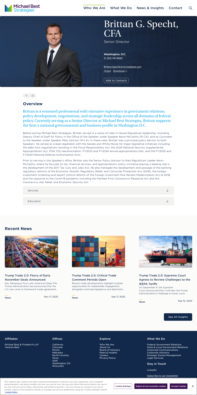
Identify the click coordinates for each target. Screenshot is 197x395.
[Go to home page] (22, 8)
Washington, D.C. (61, 363)
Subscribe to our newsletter (162, 376)
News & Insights (150, 8)
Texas (55, 358)
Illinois (56, 350)
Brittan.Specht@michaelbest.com (122, 67)
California (57, 345)
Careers (104, 355)
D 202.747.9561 (113, 58)
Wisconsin (58, 366)
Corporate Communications (162, 350)
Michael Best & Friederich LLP (21, 345)
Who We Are (94, 8)
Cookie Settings (123, 386)
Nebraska (57, 353)
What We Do (121, 8)
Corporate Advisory (158, 353)
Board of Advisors (110, 350)
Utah (55, 361)
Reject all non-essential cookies (151, 386)
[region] (98, 386)
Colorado (57, 347)
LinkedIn (152, 370)
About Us (105, 347)
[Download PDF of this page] (32, 95)
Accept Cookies (178, 386)
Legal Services (155, 358)
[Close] (193, 386)
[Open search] (190, 8)
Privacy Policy (108, 358)
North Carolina (60, 355)
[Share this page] (26, 95)
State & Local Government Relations (167, 347)
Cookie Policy (11, 392)
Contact (175, 8)
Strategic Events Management (164, 355)
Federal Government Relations (164, 345)
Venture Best (12, 347)
